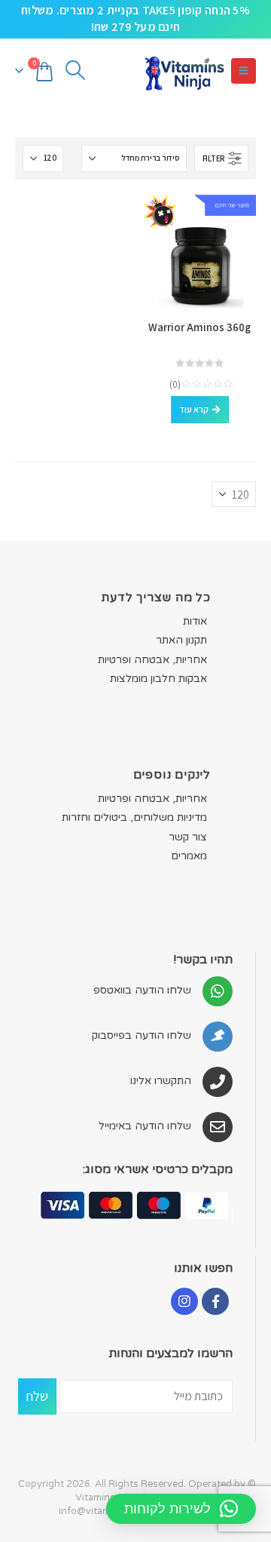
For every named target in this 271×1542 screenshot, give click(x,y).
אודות (195, 621)
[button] (243, 71)
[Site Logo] (183, 71)
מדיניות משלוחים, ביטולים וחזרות (134, 817)
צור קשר (188, 837)
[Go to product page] (199, 251)
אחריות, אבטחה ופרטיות (152, 659)
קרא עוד (194, 409)
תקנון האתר (181, 640)
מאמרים (189, 855)
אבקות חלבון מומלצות (158, 678)
